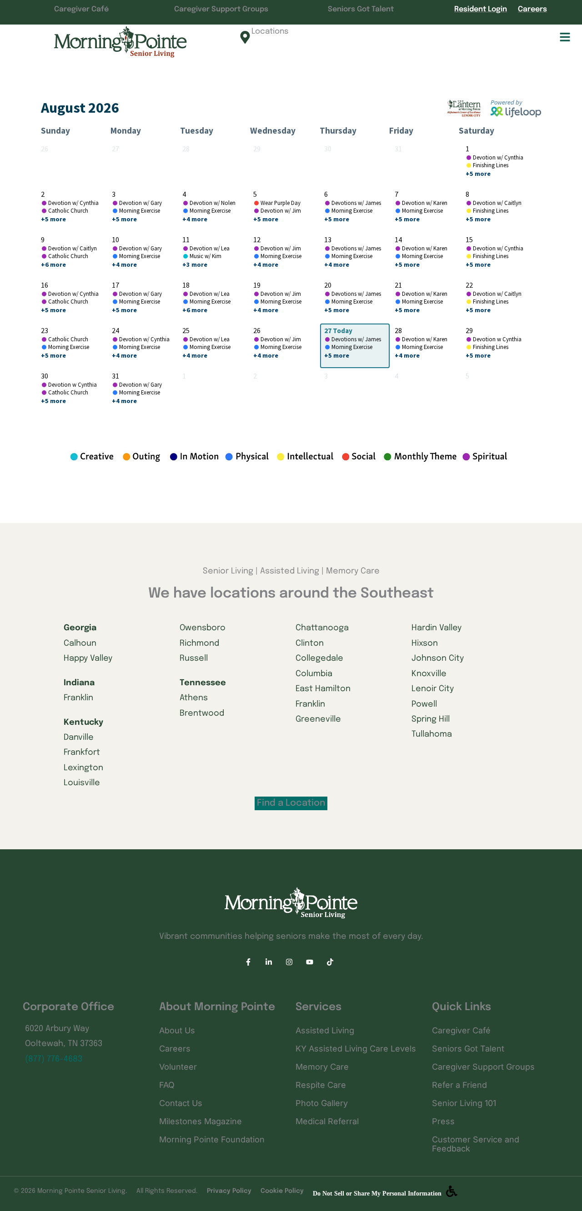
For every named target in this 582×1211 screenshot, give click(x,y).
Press (443, 1121)
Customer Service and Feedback (475, 1144)
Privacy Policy (229, 1191)
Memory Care (322, 1066)
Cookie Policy (282, 1191)
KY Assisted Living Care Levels (356, 1048)
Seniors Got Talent (361, 9)
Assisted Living (325, 1030)
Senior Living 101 (464, 1103)
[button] (463, 38)
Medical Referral (327, 1121)
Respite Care (321, 1085)
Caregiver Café (81, 9)
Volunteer (178, 1066)
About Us (177, 1030)
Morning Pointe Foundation (212, 1139)
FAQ (167, 1085)
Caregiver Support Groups (221, 9)
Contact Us (180, 1103)
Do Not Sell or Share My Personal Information (377, 1193)
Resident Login (480, 9)
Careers (532, 9)
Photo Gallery (322, 1103)
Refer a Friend (459, 1085)
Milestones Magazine (200, 1121)
